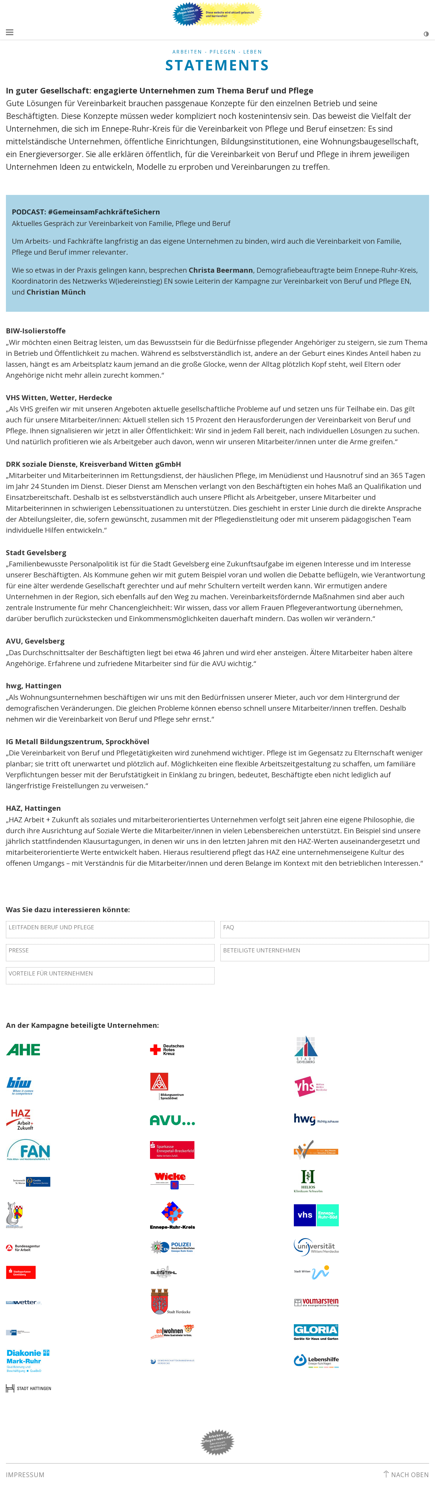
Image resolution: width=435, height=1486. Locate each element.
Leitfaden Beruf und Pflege (51, 927)
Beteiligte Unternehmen (261, 950)
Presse (19, 950)
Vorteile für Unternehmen (51, 973)
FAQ (228, 927)
